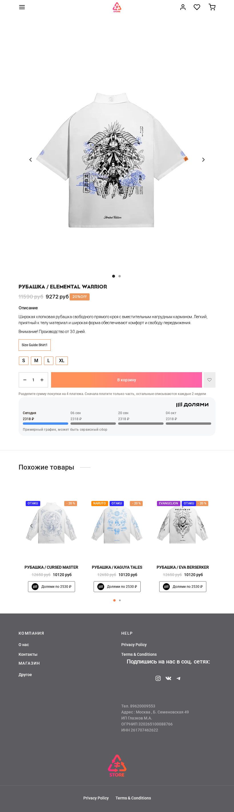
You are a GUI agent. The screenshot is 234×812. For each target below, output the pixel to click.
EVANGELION (168, 503)
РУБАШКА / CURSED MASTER (51, 567)
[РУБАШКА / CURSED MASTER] (51, 523)
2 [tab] (120, 600)
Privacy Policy (134, 644)
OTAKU (33, 503)
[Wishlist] (197, 7)
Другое (25, 674)
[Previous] (31, 526)
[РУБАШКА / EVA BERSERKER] (182, 523)
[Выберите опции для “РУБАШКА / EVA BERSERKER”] (192, 547)
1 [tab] (114, 600)
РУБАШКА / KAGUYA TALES (117, 567)
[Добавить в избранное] (209, 380)
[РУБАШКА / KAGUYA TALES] (117, 523)
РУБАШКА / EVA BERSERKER (183, 567)
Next (203, 159)
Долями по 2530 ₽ (56, 587)
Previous (30, 159)
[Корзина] (212, 7)
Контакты (28, 654)
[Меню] (22, 7)
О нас (24, 644)
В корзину (126, 380)
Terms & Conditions (139, 654)
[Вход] (182, 7)
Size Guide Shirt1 (35, 345)
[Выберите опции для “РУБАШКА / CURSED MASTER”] (61, 547)
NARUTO (99, 503)
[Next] (202, 526)
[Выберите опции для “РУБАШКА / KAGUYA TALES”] (126, 547)
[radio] (24, 360)
